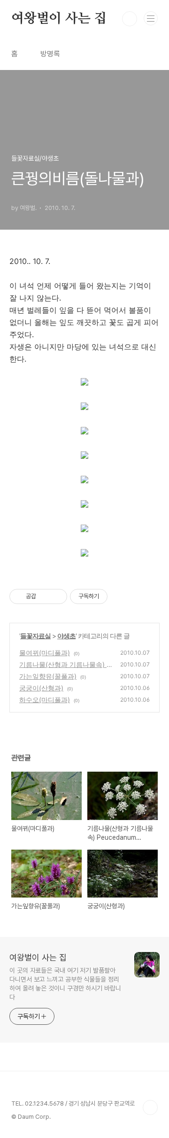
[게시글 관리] (56, 596)
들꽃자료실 (35, 636)
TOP (150, 1107)
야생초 (66, 636)
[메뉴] (151, 18)
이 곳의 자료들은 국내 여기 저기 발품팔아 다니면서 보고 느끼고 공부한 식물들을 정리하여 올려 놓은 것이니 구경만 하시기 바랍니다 (65, 984)
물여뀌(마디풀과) (44, 653)
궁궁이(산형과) (41, 688)
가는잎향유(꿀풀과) (48, 676)
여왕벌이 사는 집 (59, 18)
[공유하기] (45, 596)
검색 (130, 19)
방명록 (50, 53)
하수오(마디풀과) (44, 700)
